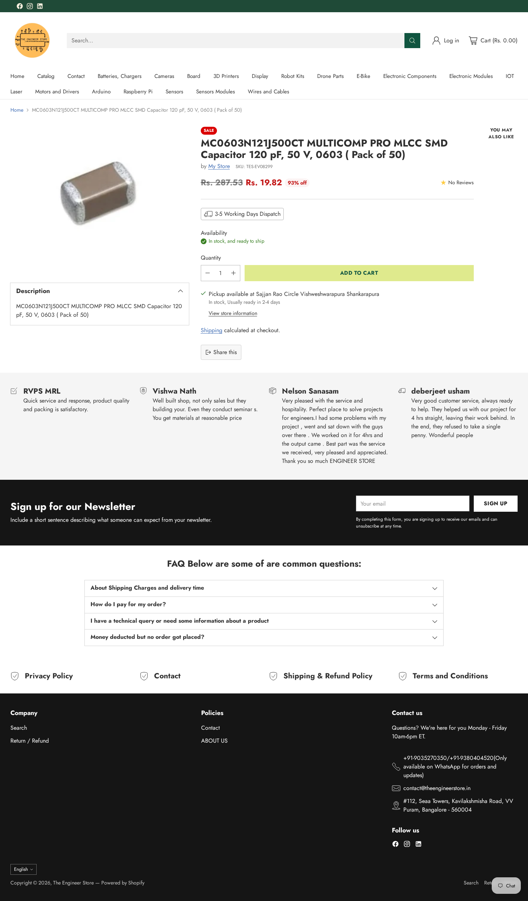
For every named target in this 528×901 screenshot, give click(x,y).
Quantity (211, 258)
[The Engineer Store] (32, 40)
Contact (210, 728)
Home (16, 109)
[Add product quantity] (233, 273)
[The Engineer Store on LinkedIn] (39, 7)
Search (18, 728)
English (21, 869)
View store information (233, 313)
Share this (225, 352)
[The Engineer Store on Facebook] (19, 7)
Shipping (211, 330)
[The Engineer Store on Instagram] (29, 7)
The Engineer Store (73, 882)
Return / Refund (29, 741)
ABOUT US (214, 741)
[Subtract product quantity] (207, 273)
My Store (219, 166)
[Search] (412, 40)
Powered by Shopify (122, 882)
